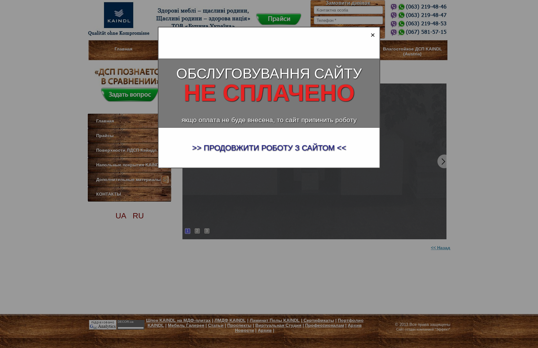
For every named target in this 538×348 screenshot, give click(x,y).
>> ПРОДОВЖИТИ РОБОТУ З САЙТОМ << (269, 147)
